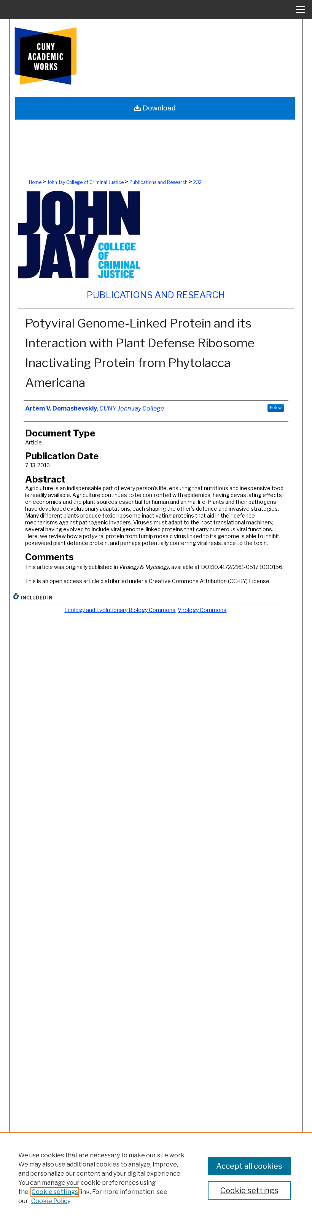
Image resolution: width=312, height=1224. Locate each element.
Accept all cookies (249, 1166)
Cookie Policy (50, 1201)
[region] (156, 1178)
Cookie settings (55, 1191)
